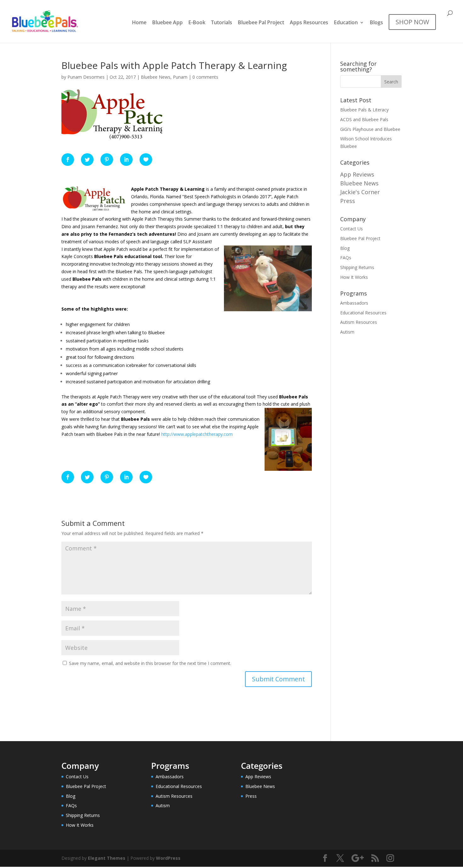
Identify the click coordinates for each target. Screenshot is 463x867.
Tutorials (221, 23)
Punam (180, 77)
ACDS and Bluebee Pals (364, 119)
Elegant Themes (106, 858)
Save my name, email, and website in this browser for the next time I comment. (150, 663)
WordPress (168, 858)
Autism (347, 332)
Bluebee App (167, 23)
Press (347, 201)
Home (139, 23)
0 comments (205, 77)
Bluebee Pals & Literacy (364, 110)
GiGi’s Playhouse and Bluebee (370, 129)
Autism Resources (358, 322)
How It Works (354, 277)
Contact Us (351, 229)
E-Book (196, 23)
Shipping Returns (357, 267)
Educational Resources (363, 313)
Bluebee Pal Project (261, 23)
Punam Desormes (86, 77)
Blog (345, 248)
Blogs (376, 23)
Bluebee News (155, 77)
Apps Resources (309, 23)
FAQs (345, 258)
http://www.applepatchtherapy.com (197, 434)
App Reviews (357, 174)
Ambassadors (354, 303)
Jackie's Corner (360, 192)
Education (346, 23)
